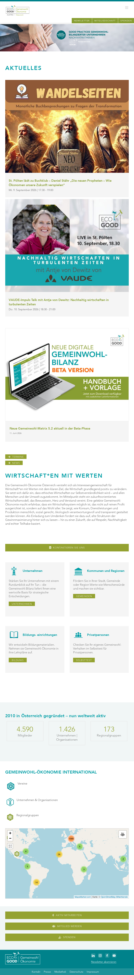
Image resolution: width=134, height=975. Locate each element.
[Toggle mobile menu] (127, 7)
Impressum (93, 971)
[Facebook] (107, 955)
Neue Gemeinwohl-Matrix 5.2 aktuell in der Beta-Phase (50, 428)
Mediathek (60, 971)
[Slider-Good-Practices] (67, 25)
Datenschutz (76, 971)
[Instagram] (100, 955)
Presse (47, 971)
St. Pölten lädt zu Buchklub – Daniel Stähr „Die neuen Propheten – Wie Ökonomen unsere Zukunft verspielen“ (60, 183)
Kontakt (36, 971)
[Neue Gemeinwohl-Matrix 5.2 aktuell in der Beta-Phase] (67, 374)
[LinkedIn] (93, 955)
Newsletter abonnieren (103, 961)
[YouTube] (114, 955)
